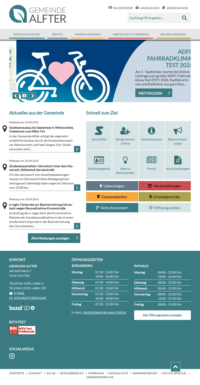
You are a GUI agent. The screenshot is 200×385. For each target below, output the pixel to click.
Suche (50, 373)
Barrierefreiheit (145, 373)
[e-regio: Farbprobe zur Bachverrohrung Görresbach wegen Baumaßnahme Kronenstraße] (77, 226)
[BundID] (22, 306)
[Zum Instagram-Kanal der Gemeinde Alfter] (12, 356)
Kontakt (35, 373)
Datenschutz (118, 373)
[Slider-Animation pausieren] (24, 95)
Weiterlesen (143, 93)
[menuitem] (27, 34)
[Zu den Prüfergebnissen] (22, 330)
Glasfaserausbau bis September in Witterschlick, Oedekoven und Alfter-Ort (41, 127)
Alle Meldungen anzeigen (50, 238)
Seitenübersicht (72, 373)
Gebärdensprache (100, 377)
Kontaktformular (30, 298)
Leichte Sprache (174, 373)
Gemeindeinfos (114, 196)
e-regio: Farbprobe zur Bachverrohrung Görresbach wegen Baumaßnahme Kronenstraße (41, 204)
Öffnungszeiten (167, 207)
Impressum (96, 373)
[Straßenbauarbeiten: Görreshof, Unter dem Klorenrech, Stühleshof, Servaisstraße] (77, 187)
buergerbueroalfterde (105, 312)
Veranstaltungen (167, 185)
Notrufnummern (114, 207)
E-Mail (19, 293)
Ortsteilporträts (166, 196)
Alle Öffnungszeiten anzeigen (162, 315)
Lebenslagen (114, 185)
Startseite (16, 373)
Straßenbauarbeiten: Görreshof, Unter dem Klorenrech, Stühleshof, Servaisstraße (41, 165)
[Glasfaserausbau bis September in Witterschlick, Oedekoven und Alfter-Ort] (77, 149)
